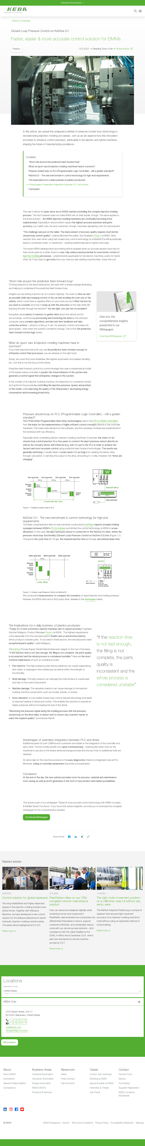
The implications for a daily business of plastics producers (57, 180)
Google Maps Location (17, 1031)
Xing (126, 68)
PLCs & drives (58, 528)
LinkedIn (128, 62)
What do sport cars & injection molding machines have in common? (62, 166)
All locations (9, 1042)
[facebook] (69, 836)
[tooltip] (88, 836)
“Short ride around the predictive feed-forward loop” (54, 162)
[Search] (135, 11)
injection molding (31, 256)
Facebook (129, 57)
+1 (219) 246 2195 (18, 1019)
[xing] (82, 836)
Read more (7, 931)
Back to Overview (21, 21)
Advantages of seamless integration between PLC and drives (58, 184)
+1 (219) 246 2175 (18, 1023)
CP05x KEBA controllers (105, 421)
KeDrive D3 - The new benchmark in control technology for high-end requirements (69, 175)
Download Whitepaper (111, 336)
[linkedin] (75, 836)
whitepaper (90, 599)
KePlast (89, 525)
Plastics (97, 236)
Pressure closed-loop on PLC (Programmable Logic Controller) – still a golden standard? (71, 171)
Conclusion (34, 189)
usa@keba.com (13, 1027)
